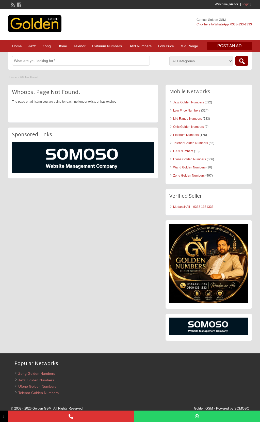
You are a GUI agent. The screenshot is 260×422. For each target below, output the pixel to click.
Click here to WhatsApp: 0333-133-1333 (224, 24)
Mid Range (189, 46)
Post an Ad (229, 46)
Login (246, 4)
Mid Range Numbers (187, 118)
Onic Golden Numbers (188, 127)
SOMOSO (241, 408)
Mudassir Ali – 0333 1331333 (193, 207)
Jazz (32, 46)
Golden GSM (203, 408)
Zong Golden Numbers (189, 175)
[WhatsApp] (197, 416)
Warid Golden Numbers (189, 167)
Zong (46, 46)
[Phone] (71, 416)
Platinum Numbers (107, 46)
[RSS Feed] (12, 4)
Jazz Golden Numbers (188, 102)
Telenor (80, 46)
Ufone (62, 46)
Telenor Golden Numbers (190, 143)
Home (17, 46)
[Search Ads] (241, 61)
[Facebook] (19, 4)
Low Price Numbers (186, 110)
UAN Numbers (140, 46)
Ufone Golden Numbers (189, 159)
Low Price (166, 46)
